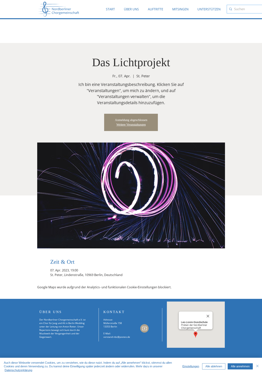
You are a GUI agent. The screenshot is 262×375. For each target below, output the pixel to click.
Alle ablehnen (213, 366)
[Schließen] (257, 366)
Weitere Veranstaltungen (131, 124)
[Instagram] (144, 328)
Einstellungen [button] (190, 366)
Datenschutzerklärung (18, 370)
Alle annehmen (240, 366)
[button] (133, 9)
